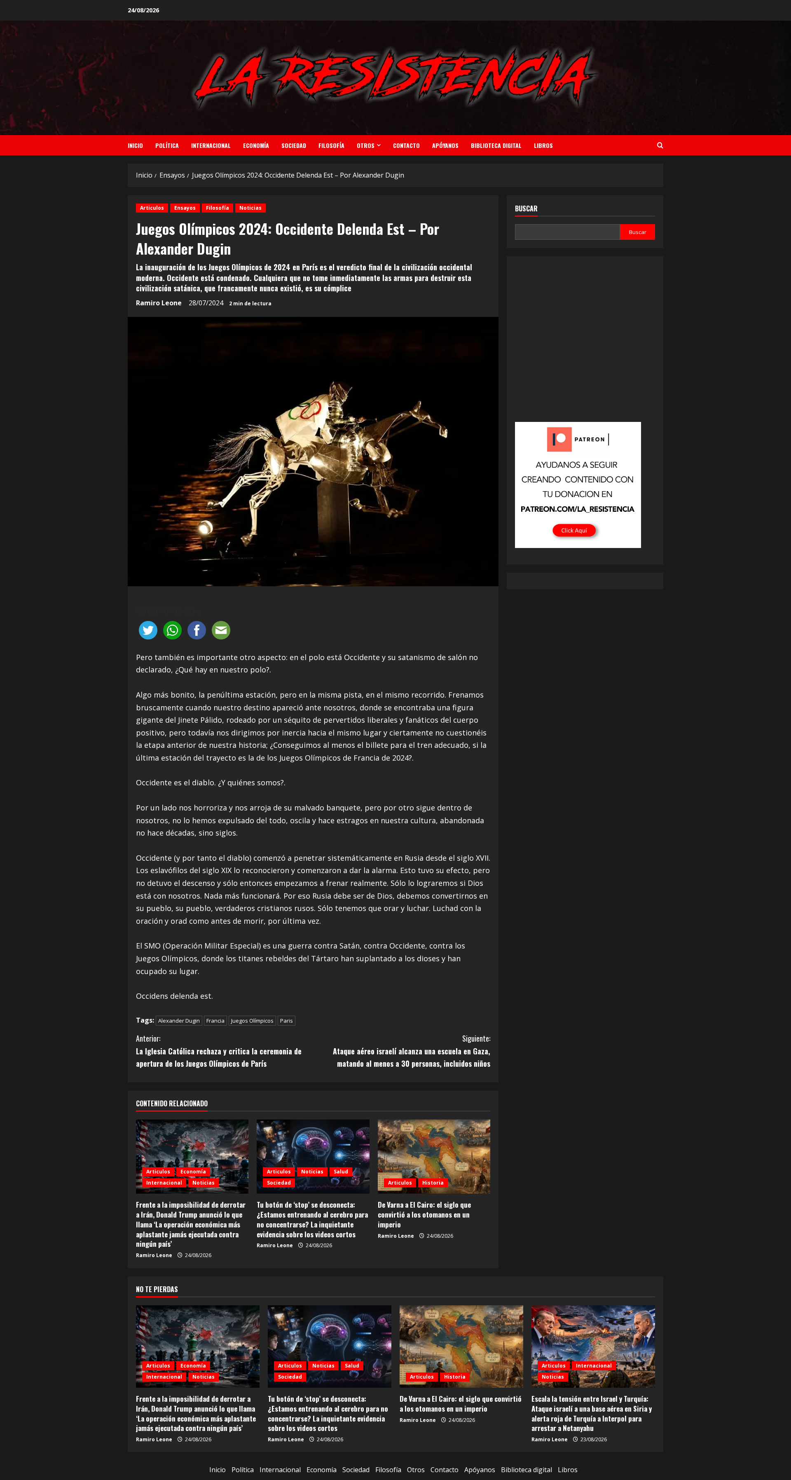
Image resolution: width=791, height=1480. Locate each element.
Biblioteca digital (496, 145)
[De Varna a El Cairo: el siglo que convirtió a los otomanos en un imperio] (434, 1156)
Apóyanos (445, 145)
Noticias (250, 207)
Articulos (152, 207)
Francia (215, 1020)
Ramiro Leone (159, 302)
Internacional (211, 145)
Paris (286, 1020)
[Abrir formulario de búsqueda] (660, 145)
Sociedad (293, 145)
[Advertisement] (585, 345)
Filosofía (331, 145)
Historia (433, 1182)
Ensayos (185, 207)
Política (167, 145)
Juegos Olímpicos (252, 1020)
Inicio (135, 145)
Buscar (526, 208)
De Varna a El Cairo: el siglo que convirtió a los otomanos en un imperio (424, 1214)
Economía (256, 145)
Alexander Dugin (179, 1020)
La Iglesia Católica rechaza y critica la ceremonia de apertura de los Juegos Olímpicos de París (219, 1051)
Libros (543, 145)
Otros (365, 145)
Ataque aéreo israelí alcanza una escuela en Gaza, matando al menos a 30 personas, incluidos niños (411, 1051)
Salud (341, 1171)
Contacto (406, 145)
